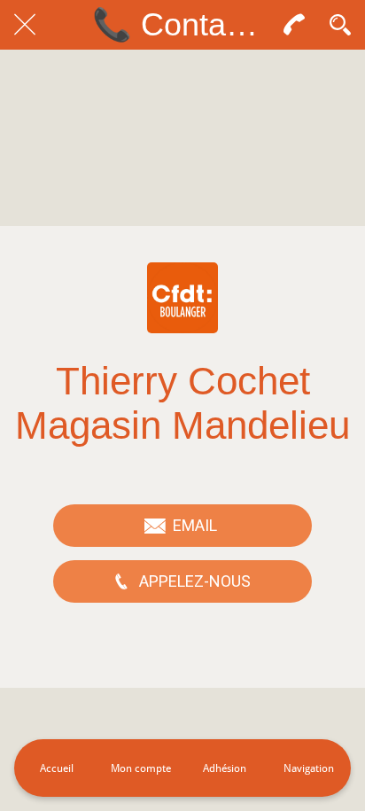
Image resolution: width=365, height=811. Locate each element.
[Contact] (294, 25)
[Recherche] (340, 25)
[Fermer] (24, 24)
